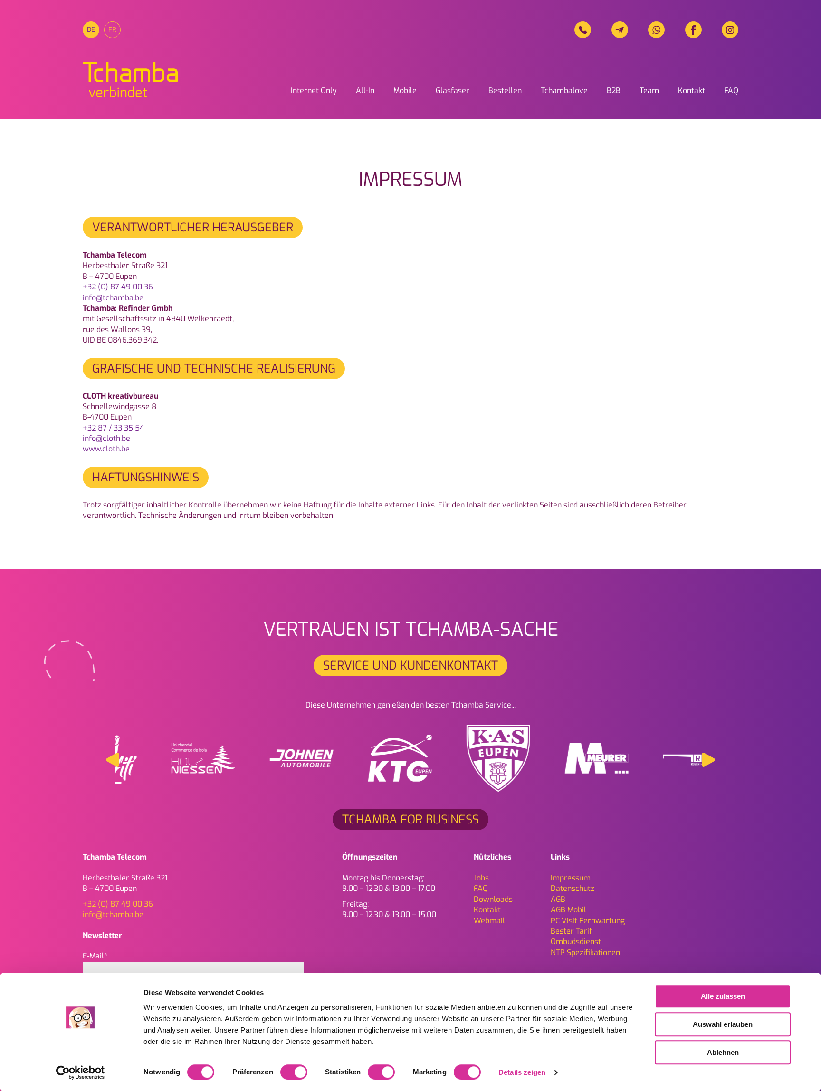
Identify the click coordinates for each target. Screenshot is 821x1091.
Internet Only (314, 91)
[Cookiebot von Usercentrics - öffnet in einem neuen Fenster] (80, 1072)
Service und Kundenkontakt (410, 665)
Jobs (481, 878)
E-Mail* (95, 956)
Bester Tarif (571, 931)
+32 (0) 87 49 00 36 (118, 287)
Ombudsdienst (576, 942)
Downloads (493, 899)
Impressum (571, 878)
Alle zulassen (723, 996)
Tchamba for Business (410, 819)
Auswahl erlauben (723, 1024)
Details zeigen (521, 1072)
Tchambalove (564, 91)
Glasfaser (452, 91)
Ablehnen (723, 1052)
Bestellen (505, 91)
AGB (558, 899)
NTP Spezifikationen (585, 952)
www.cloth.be (106, 449)
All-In (365, 91)
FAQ (731, 91)
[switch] (293, 1072)
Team (649, 91)
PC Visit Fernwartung (588, 921)
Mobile (405, 91)
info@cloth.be (106, 438)
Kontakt (691, 91)
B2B (614, 91)
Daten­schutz (572, 888)
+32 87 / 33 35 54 (113, 428)
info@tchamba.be (113, 298)
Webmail (489, 921)
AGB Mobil (568, 910)
